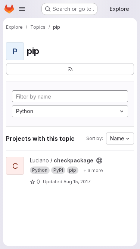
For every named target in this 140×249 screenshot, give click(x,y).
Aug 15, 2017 (77, 181)
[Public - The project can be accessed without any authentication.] (99, 161)
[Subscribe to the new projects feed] (70, 69)
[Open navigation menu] (22, 9)
